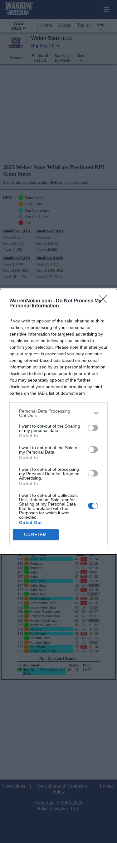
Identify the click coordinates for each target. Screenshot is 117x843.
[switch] (93, 428)
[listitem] (58, 413)
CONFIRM (35, 534)
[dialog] (58, 421)
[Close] (105, 301)
